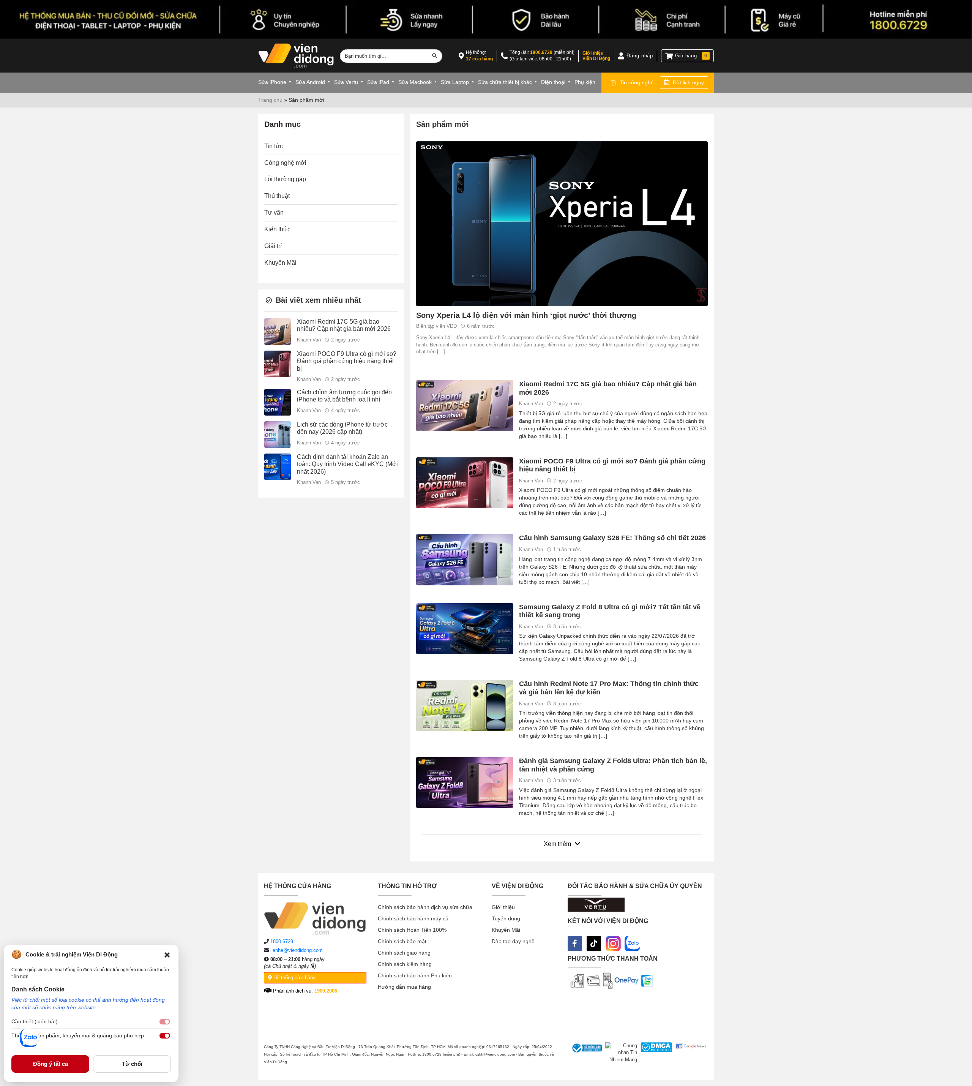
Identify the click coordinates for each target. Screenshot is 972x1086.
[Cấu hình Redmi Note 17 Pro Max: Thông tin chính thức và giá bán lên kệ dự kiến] (464, 705)
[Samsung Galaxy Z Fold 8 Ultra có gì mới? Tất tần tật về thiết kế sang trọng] (464, 628)
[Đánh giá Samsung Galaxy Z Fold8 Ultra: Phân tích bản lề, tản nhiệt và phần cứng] (464, 782)
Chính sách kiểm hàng (405, 964)
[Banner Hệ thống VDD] (486, 19)
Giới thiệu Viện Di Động (596, 56)
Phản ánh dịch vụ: (304, 991)
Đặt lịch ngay (688, 82)
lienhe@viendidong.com (296, 950)
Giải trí (273, 246)
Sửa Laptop (455, 82)
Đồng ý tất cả (50, 1064)
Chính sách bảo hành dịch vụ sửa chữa (425, 907)
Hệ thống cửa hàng (294, 977)
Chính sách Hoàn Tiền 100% (412, 930)
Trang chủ (270, 100)
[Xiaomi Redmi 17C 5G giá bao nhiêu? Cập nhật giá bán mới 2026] (464, 405)
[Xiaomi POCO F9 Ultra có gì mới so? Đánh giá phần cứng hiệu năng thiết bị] (464, 482)
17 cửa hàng (479, 59)
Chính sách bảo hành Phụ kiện (415, 975)
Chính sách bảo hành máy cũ (413, 918)
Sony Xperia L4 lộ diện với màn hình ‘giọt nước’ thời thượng (526, 315)
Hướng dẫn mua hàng (404, 987)
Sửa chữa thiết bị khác (505, 82)
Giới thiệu (503, 907)
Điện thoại (553, 82)
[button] (167, 954)
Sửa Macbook (415, 82)
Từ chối (132, 1064)
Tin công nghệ (637, 82)
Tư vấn (274, 213)
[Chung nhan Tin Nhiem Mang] (619, 1053)
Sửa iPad (378, 82)
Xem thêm (557, 844)
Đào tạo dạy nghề (513, 941)
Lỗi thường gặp (285, 179)
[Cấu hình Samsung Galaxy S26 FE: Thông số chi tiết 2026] (464, 559)
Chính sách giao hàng (404, 953)
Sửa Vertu (346, 82)
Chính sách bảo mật (402, 941)
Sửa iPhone (272, 82)
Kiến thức (277, 229)
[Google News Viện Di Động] (689, 1053)
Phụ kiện (584, 82)
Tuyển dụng (506, 918)
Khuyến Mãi (280, 262)
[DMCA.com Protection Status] (654, 1053)
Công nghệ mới (285, 163)
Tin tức (273, 146)
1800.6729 (541, 52)
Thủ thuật (277, 196)
